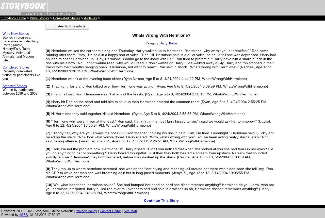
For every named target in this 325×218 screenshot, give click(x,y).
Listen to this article (70, 26)
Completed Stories (66, 18)
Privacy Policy (86, 211)
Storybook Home (13, 18)
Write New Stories (16, 34)
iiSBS (24, 215)
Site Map (130, 211)
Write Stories (39, 18)
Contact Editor (110, 211)
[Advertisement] (302, 99)
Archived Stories (15, 86)
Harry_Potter (168, 43)
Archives (90, 18)
